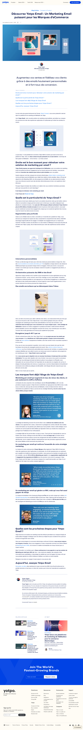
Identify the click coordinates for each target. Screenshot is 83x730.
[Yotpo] (5, 2)
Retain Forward (45, 113)
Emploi (32, 709)
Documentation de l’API (74, 702)
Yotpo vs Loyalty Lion (60, 711)
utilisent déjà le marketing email (57, 175)
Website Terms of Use (40, 725)
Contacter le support (73, 693)
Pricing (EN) (33, 699)
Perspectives (46, 704)
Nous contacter (34, 707)
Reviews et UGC (34, 693)
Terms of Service (16, 725)
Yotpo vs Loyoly (59, 709)
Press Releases (48, 632)
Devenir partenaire (60, 693)
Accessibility (58, 725)
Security (31, 725)
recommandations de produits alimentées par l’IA (30, 264)
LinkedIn (35, 602)
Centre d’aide (72, 695)
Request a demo (50, 677)
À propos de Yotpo (35, 706)
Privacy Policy (25, 725)
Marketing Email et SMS (23, 545)
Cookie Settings (50, 725)
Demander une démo (35, 711)
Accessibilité (71, 700)
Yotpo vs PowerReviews (61, 715)
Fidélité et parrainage (35, 695)
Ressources (46, 693)
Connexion (65, 2)
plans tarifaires (25, 340)
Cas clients (46, 702)
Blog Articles (35, 10)
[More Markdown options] (21, 22)
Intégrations (46, 697)
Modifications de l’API (73, 704)
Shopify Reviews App (48, 709)
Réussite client (34, 713)
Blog (45, 695)
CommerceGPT (25, 596)
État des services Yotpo (74, 706)
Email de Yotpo (29, 194)
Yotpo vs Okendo (60, 713)
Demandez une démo (21, 566)
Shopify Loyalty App (48, 711)
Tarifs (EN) (30, 2)
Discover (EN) (34, 697)
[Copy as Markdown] (18, 22)
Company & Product (46, 10)
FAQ (69, 708)
